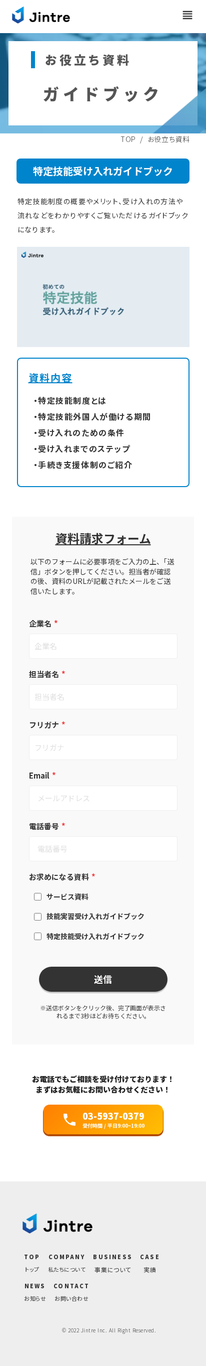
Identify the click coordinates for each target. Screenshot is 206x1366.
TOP (128, 139)
